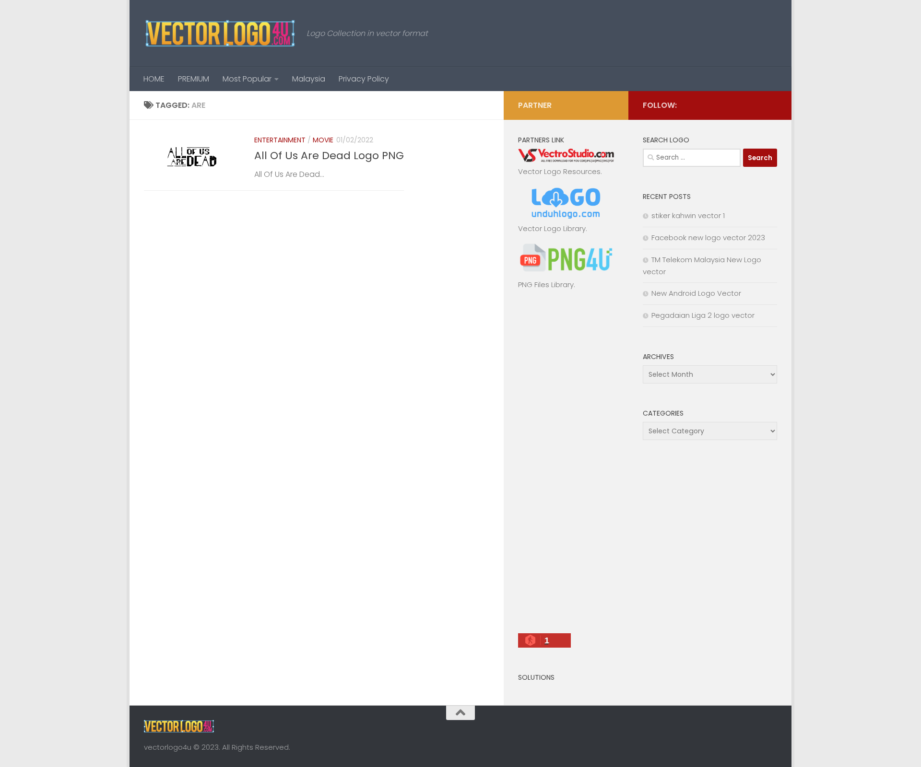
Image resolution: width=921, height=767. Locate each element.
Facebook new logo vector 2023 (708, 237)
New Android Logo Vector (696, 293)
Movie (323, 140)
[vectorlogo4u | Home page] (220, 33)
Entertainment (280, 140)
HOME (154, 78)
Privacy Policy (364, 78)
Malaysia (308, 78)
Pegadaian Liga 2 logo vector (703, 315)
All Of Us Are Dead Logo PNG (329, 155)
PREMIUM (193, 78)
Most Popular (247, 78)
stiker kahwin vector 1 (688, 215)
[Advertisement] (566, 465)
